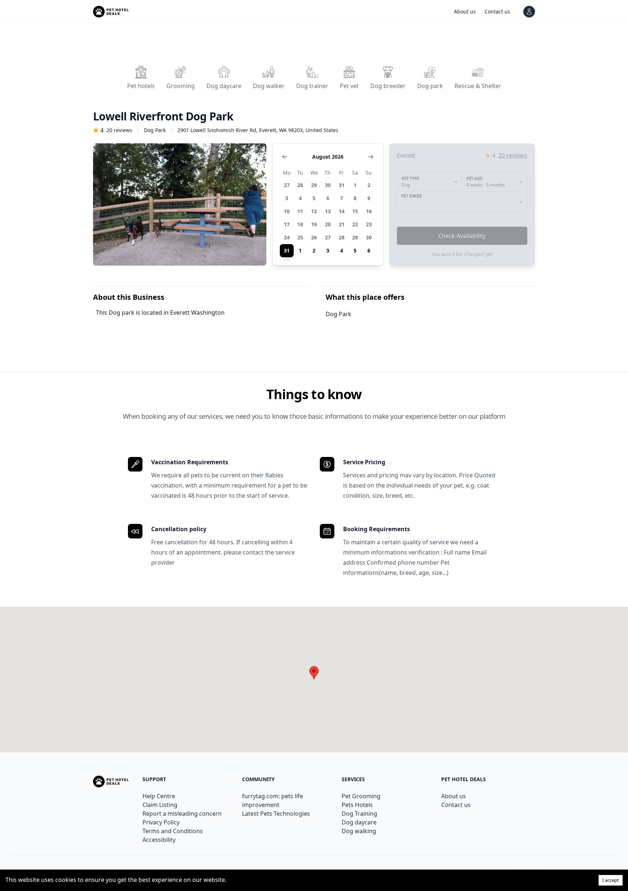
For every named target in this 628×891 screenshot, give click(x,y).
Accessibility (159, 840)
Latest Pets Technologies (276, 814)
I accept (610, 880)
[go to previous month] (284, 157)
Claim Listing (159, 805)
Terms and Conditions (172, 831)
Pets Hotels (357, 805)
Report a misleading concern (182, 814)
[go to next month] (370, 157)
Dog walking (359, 831)
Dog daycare (359, 822)
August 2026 (327, 156)
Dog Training (359, 814)
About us (453, 796)
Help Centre (158, 796)
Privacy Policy (161, 822)
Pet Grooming (361, 796)
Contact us (456, 805)
